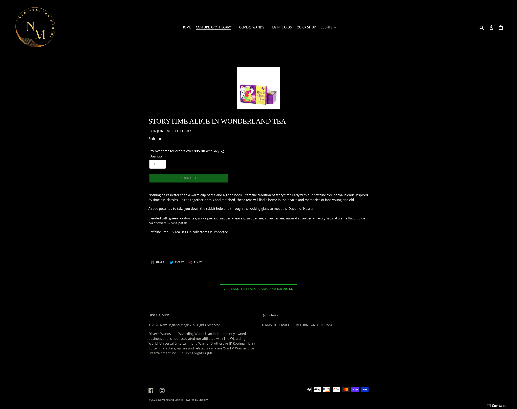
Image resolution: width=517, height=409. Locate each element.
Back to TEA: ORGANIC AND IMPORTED (261, 288)
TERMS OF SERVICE (276, 325)
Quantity (156, 156)
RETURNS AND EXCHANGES (316, 325)
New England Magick (170, 400)
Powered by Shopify (196, 400)
